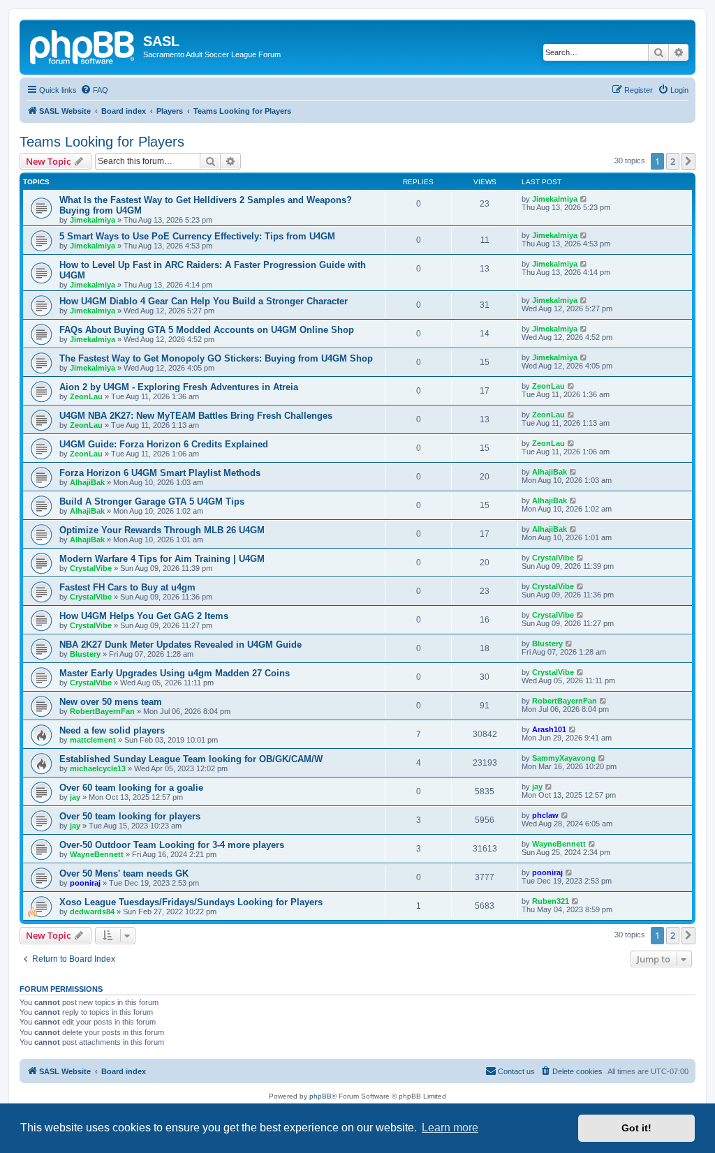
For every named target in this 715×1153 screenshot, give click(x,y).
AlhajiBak (87, 482)
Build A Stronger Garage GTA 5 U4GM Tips (151, 501)
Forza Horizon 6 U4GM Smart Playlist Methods (159, 473)
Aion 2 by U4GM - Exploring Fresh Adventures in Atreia (178, 387)
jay (75, 797)
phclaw (545, 815)
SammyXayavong (564, 758)
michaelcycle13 (98, 768)
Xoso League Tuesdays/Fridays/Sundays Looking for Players (191, 902)
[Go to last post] (584, 199)
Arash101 (549, 729)
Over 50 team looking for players (129, 816)
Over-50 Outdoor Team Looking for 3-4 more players (171, 845)
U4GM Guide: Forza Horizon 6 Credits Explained (163, 444)
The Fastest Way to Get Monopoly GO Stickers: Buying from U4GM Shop (216, 358)
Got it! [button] (636, 1127)
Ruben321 (550, 901)
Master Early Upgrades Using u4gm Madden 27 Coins (174, 673)
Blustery (85, 654)
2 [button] (672, 161)
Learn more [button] (450, 1127)
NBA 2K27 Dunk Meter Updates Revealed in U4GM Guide (180, 644)
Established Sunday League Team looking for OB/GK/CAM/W (191, 759)
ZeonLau (86, 396)
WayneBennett (97, 854)
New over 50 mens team (110, 702)
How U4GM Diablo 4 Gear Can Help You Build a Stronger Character (203, 301)
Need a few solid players (112, 730)
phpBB (320, 1096)
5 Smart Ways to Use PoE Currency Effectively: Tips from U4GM (197, 236)
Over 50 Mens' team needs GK (124, 873)
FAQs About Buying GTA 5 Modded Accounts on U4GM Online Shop (206, 330)
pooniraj (85, 883)
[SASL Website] (83, 45)
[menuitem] (94, 90)
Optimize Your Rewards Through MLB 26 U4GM (162, 530)
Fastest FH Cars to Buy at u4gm (127, 587)
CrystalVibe (91, 568)
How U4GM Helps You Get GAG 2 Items (143, 616)
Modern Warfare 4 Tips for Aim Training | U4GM (162, 558)
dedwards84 (92, 911)
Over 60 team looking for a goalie (131, 787)
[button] (688, 161)
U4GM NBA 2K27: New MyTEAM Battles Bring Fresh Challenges (195, 415)
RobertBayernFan (102, 711)
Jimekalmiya (92, 220)
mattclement (93, 740)
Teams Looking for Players (102, 141)
